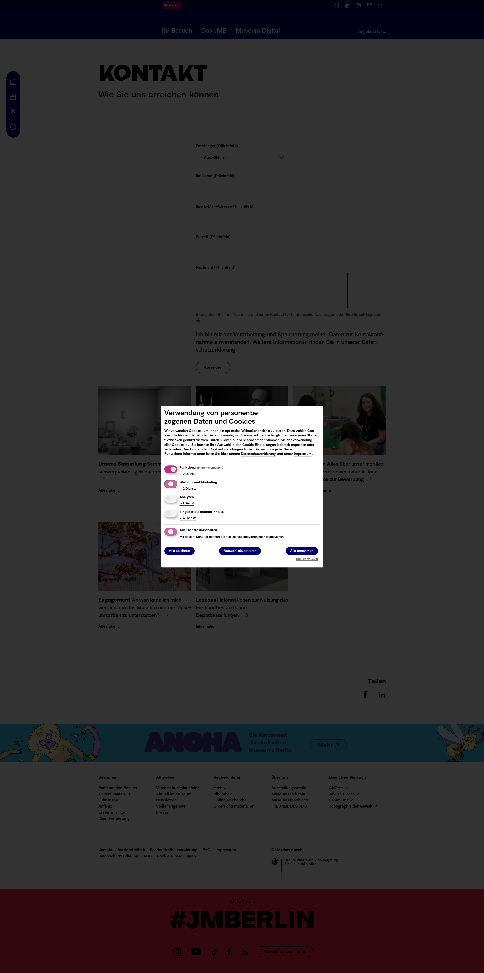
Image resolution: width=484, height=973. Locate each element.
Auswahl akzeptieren (240, 551)
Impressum (303, 454)
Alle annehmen (302, 551)
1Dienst (187, 503)
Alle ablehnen (179, 551)
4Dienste (188, 518)
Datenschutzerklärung (258, 454)
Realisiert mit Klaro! (307, 559)
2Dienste (188, 474)
